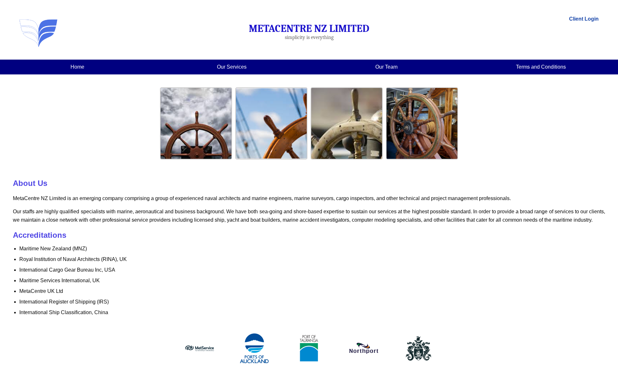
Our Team (386, 67)
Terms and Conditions (541, 67)
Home (77, 67)
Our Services (232, 67)
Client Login (584, 19)
